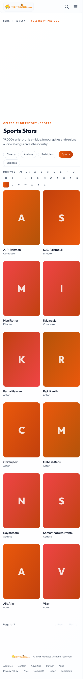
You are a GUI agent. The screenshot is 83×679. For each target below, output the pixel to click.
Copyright (38, 671)
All (21, 171)
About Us (8, 665)
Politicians (48, 154)
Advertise (36, 665)
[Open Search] (67, 7)
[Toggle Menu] (76, 7)
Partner (50, 665)
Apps (61, 665)
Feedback (66, 671)
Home (6, 21)
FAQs (26, 671)
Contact (22, 665)
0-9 (28, 171)
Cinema (20, 21)
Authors (28, 154)
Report (52, 671)
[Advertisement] (41, 72)
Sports (66, 154)
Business (12, 162)
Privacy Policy (10, 671)
